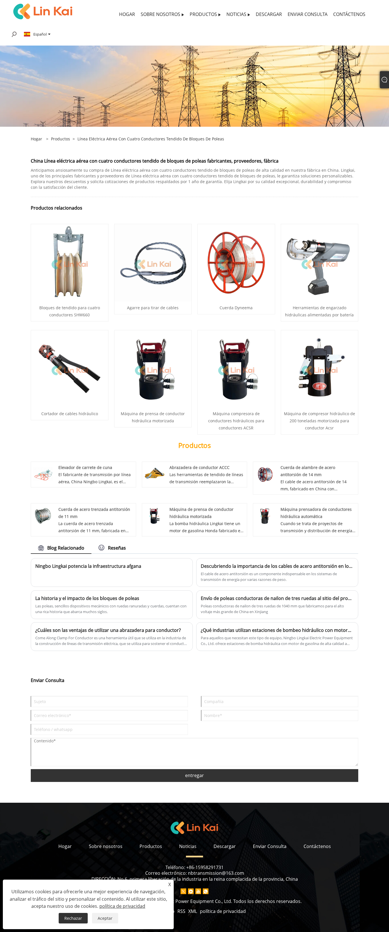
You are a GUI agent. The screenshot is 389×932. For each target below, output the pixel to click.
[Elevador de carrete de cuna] (43, 473)
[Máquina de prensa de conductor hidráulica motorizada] (153, 368)
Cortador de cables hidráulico (69, 413)
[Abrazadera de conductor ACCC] (154, 473)
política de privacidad (223, 911)
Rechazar (73, 918)
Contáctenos (317, 846)
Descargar (225, 846)
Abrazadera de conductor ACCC (199, 467)
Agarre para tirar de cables (153, 307)
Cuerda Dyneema (236, 307)
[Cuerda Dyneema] (236, 262)
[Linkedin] (191, 891)
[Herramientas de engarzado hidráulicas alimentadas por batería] (319, 262)
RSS (181, 911)
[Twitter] (183, 891)
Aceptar (105, 918)
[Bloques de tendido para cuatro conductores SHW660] (69, 262)
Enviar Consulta (269, 846)
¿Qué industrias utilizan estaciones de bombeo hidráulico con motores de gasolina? (277, 630)
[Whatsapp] (205, 891)
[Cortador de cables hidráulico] (69, 368)
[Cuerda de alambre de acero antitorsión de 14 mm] (265, 473)
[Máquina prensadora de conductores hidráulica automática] (265, 515)
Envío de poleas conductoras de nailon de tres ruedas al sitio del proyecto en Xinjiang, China (277, 598)
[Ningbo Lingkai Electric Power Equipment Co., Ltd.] (43, 11)
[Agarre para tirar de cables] (153, 262)
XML (192, 911)
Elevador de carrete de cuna (85, 467)
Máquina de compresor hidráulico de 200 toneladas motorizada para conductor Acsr (319, 421)
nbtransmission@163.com (216, 873)
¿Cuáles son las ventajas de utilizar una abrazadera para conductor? (108, 630)
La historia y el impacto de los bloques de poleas (87, 598)
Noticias (187, 846)
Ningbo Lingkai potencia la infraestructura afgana (88, 566)
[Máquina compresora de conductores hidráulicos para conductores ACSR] (236, 368)
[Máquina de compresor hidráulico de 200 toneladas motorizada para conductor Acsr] (319, 368)
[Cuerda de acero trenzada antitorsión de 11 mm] (43, 515)
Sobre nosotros (105, 846)
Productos (60, 139)
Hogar (65, 846)
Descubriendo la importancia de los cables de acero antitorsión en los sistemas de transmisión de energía (277, 566)
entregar (194, 775)
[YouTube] (198, 891)
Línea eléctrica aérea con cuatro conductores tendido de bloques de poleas (150, 139)
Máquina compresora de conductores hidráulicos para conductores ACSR (236, 421)
